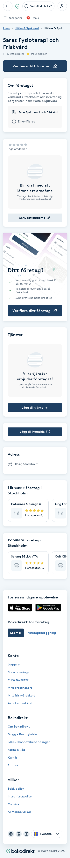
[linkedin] (19, 834)
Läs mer (15, 633)
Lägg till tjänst (32, 407)
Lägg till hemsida (32, 431)
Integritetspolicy (20, 796)
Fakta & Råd (16, 750)
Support (14, 765)
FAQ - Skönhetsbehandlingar (29, 742)
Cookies (13, 804)
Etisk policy (16, 788)
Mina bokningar (19, 672)
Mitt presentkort (20, 688)
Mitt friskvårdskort (21, 695)
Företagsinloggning (42, 633)
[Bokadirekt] (17, 6)
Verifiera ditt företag (31, 66)
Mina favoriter (18, 680)
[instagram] (11, 834)
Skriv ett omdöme (32, 218)
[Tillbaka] (7, 6)
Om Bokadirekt (19, 726)
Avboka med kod (20, 703)
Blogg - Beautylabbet (23, 734)
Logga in (14, 664)
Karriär (12, 757)
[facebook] (26, 834)
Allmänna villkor (19, 812)
